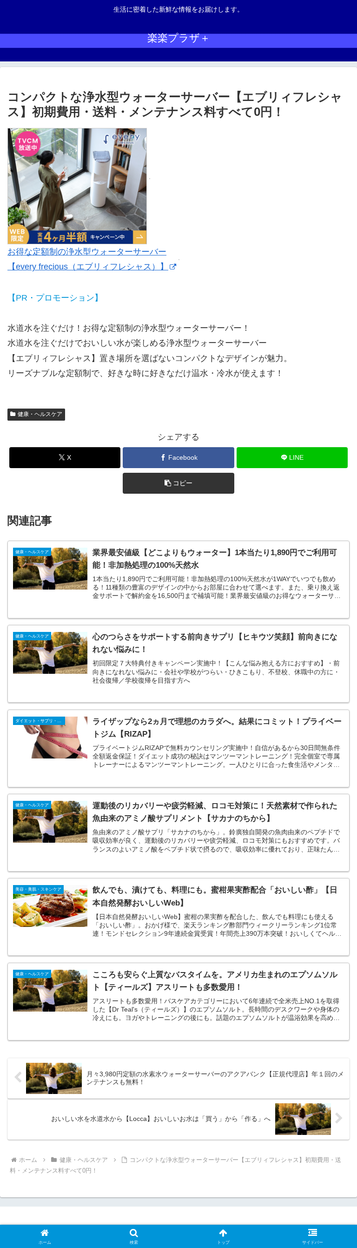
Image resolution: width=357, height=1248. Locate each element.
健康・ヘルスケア (40, 414)
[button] (178, 483)
